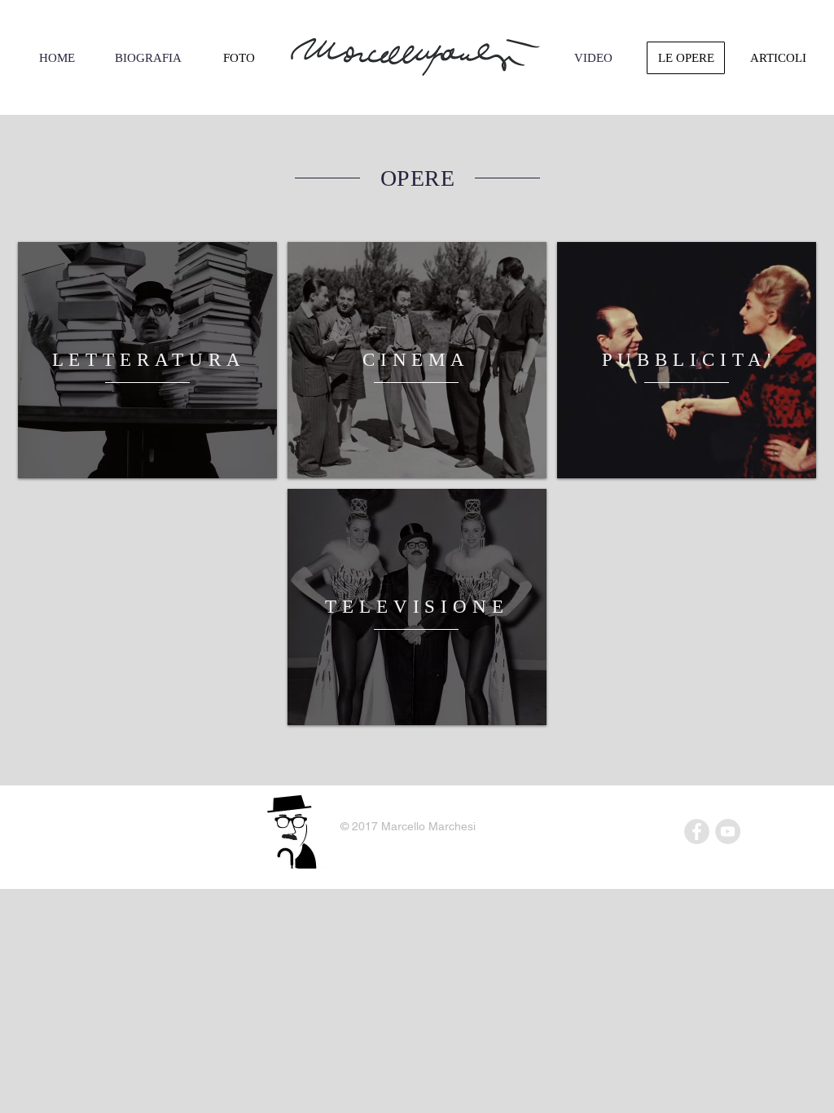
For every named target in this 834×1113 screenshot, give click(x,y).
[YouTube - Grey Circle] (727, 831)
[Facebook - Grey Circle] (696, 831)
